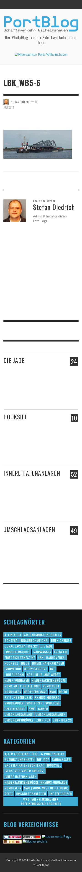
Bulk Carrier (61, 640)
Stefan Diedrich (20, 101)
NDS (30, 674)
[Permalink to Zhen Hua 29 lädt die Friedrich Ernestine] (53, 396)
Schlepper (34, 703)
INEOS (25, 663)
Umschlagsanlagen (29, 529)
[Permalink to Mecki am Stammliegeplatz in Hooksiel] (28, 448)
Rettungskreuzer (18, 697)
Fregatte (61, 651)
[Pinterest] (64, 4)
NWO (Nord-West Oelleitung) (46, 787)
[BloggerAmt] (35, 841)
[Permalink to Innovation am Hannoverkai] (31, 508)
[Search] (9, 4)
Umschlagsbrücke (19, 720)
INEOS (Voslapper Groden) (24, 770)
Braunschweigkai (34, 640)
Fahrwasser (42, 651)
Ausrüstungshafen (46, 634)
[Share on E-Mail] (75, 106)
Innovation (13, 668)
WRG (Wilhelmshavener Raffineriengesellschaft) (41, 801)
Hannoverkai (56, 657)
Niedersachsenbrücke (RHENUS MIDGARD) (36, 782)
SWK (32, 708)
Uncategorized (60, 793)
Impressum (69, 860)
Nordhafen (13, 691)
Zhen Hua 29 (62, 720)
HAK (41, 657)
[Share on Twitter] (60, 101)
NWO (53, 691)
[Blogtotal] (12, 841)
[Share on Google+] (67, 101)
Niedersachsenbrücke (49, 680)
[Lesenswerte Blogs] (56, 837)
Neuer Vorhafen (17, 680)
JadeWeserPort (35, 668)
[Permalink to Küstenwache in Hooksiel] (53, 452)
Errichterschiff (17, 651)
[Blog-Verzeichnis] (12, 837)
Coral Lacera (15, 646)
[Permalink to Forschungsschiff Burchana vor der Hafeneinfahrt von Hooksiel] (11, 448)
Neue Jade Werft (47, 674)
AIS (26, 634)
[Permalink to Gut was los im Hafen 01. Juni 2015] (12, 394)
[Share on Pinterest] (75, 101)
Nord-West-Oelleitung (22, 685)
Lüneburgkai (14, 674)
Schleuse (52, 703)
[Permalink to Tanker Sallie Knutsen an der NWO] (31, 563)
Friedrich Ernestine (20, 657)
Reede (63, 691)
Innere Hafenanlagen (31, 473)
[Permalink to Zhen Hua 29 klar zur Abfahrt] (31, 394)
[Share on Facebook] (52, 101)
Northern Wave (35, 691)
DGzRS (33, 646)
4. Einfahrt (13, 634)
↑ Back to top (41, 865)
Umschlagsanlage (19, 714)
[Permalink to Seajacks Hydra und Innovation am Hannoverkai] (53, 509)
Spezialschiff (15, 708)
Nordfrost (51, 685)
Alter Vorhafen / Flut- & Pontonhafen (34, 753)
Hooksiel (15, 416)
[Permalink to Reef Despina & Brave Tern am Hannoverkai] (12, 509)
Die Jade (13, 360)
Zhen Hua (43, 720)
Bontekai (11, 640)
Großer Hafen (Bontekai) (24, 765)
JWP (52, 668)
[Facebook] (56, 4)
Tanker (43, 708)
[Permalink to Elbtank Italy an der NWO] (51, 560)
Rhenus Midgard (47, 697)
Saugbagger (14, 703)
